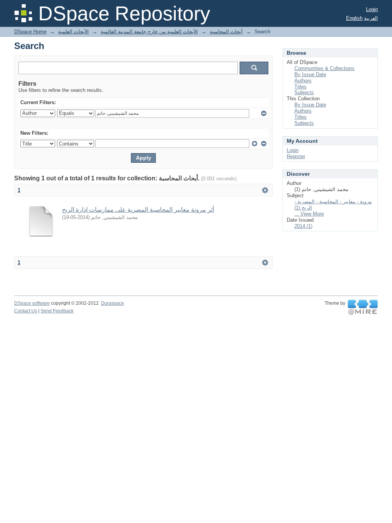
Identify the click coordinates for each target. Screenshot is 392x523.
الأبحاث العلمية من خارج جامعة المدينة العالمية (149, 31)
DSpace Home (30, 31)
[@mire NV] (363, 307)
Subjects (304, 92)
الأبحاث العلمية (73, 31)
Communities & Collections (324, 68)
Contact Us (25, 311)
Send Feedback (57, 311)
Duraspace (112, 303)
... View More (309, 214)
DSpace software (32, 303)
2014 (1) (303, 226)
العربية (371, 18)
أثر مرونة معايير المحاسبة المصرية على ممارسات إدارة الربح (138, 209)
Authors (303, 80)
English (354, 18)
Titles (300, 87)
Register (296, 156)
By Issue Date (310, 74)
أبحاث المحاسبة (226, 31)
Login (372, 9)
